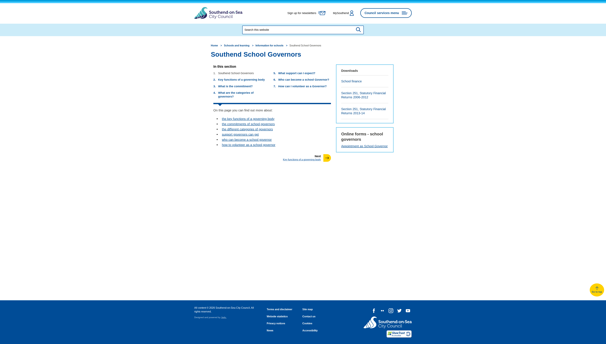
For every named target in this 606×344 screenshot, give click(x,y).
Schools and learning (237, 45)
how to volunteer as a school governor (248, 145)
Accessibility (310, 330)
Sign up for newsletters (301, 13)
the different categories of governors (247, 129)
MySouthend (341, 13)
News (270, 330)
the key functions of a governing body (248, 119)
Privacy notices (276, 323)
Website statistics (277, 316)
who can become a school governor (247, 139)
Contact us (308, 316)
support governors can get (240, 134)
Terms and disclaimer (279, 309)
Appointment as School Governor (364, 146)
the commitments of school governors (248, 124)
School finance (351, 81)
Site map (307, 309)
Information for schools (269, 45)
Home (214, 45)
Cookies (307, 323)
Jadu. (224, 317)
